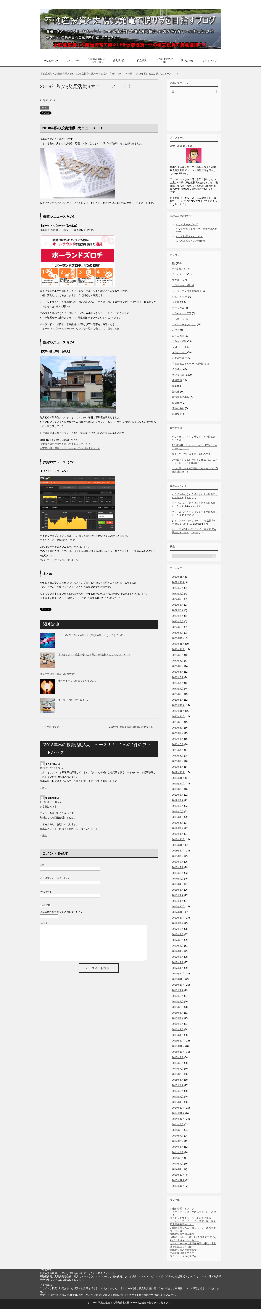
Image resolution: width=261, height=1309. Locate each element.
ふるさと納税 (179, 341)
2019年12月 (178, 772)
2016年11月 (178, 979)
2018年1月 (178, 901)
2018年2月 (178, 895)
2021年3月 (178, 688)
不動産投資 (178, 358)
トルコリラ (178, 319)
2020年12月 (178, 705)
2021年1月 (178, 699)
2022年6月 (178, 604)
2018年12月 (178, 839)
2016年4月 (178, 1018)
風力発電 (177, 414)
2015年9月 (178, 1057)
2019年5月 (178, 811)
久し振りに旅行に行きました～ (75, 700)
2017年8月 (178, 929)
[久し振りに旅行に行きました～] (47, 710)
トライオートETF (181, 313)
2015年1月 (178, 1102)
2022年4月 (178, 616)
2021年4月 (178, 683)
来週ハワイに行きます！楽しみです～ (192, 454)
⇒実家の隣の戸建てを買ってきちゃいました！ (65, 444)
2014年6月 (178, 1141)
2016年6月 (178, 1007)
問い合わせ (187, 60)
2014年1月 (178, 1169)
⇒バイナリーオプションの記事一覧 (59, 560)
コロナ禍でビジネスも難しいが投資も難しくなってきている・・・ (94, 635)
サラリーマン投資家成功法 (186, 291)
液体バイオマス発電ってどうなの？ (77, 680)
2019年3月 (178, 822)
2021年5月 (178, 677)
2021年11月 (178, 644)
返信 (44, 788)
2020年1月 (178, 767)
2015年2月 (178, 1096)
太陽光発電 (178, 375)
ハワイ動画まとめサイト (189, 236)
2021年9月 (178, 655)
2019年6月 (178, 806)
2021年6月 (178, 672)
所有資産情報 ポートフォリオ (96, 61)
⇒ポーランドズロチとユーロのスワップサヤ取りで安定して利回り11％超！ (81, 328)
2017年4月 (178, 951)
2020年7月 (178, 733)
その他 (44, 107)
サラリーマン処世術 (183, 285)
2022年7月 (178, 599)
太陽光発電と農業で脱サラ (184, 1250)
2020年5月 (178, 744)
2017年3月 (178, 957)
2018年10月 (178, 850)
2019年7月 (178, 800)
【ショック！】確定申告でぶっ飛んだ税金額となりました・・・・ (94, 654)
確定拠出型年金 (180, 397)
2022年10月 (178, 582)
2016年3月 (178, 1024)
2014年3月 (178, 1158)
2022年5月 (178, 610)
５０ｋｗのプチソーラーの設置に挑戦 (190, 1218)
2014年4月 (178, 1152)
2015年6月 (178, 1074)
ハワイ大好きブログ (187, 224)
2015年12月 (178, 1040)
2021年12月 (178, 638)
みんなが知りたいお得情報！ (191, 241)
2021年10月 (178, 649)
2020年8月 (178, 727)
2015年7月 (178, 1068)
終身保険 (177, 402)
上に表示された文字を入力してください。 (63, 912)
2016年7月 (178, 1001)
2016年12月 (178, 973)
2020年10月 (178, 716)
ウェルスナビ (179, 274)
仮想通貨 (177, 369)
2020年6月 (178, 739)
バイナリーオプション (184, 324)
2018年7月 (178, 867)
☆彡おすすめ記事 (164, 61)
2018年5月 (178, 878)
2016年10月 (178, 984)
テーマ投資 (178, 307)
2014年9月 (178, 1124)
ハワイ (175, 330)
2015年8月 (178, 1063)
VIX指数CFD (179, 268)
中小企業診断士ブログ (182, 1253)
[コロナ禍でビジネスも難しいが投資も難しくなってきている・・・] (47, 646)
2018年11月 (178, 845)
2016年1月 (178, 1035)
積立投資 (142, 60)
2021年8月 (178, 660)
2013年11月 (178, 1180)
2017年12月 (178, 906)
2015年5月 (178, 1079)
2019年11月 (178, 778)
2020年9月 (178, 722)
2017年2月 (178, 962)
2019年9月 (178, 789)
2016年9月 (178, 990)
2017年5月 (178, 945)
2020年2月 (178, 761)
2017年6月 (178, 940)
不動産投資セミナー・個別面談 (189, 363)
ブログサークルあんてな (183, 1256)
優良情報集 (119, 60)
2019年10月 (178, 783)
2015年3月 (178, 1091)
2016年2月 (178, 1029)
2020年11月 (178, 711)
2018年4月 (178, 884)
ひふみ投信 (178, 335)
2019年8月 (178, 794)
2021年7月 (178, 666)
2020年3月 (178, 755)
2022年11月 (178, 577)
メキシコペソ (179, 352)
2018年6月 (178, 873)
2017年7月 (178, 934)
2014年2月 (178, 1163)
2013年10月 (178, 1186)
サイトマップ (210, 60)
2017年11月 (178, 912)
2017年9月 (178, 923)
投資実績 (177, 380)
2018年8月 (178, 862)
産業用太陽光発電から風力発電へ (58, 674)
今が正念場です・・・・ (57, 726)
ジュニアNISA (179, 296)
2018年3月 (178, 889)
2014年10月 (178, 1119)
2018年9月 (178, 856)
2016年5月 (178, 1012)
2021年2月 (178, 694)
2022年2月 (178, 627)
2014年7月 (178, 1135)
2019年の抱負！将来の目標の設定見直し (131, 726)
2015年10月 (178, 1052)
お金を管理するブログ (182, 1208)
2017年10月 (178, 917)
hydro (188, 497)
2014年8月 (178, 1130)
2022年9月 (178, 588)
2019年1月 (178, 834)
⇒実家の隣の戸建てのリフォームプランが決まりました (70, 448)
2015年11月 (178, 1046)
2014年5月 (178, 1147)
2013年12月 (178, 1175)
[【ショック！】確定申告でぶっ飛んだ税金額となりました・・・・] (47, 665)
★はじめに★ (51, 60)
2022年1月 (178, 632)
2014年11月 (178, 1113)
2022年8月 (178, 593)
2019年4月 (178, 817)
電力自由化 (178, 408)
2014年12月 (178, 1107)
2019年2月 (178, 828)
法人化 (175, 391)
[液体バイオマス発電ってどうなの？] (47, 691)
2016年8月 (178, 996)
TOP (82, 73)
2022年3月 (178, 621)
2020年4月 (178, 750)
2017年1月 (178, 968)
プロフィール (74, 60)
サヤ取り (177, 280)
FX (173, 263)
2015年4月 (178, 1085)
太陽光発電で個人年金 (182, 1234)
